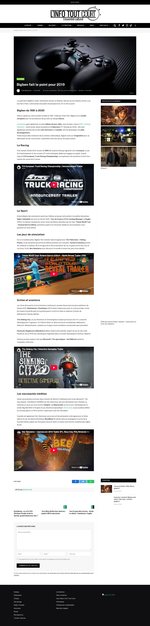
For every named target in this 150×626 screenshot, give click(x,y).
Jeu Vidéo (52, 25)
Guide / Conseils (19, 605)
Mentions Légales (62, 608)
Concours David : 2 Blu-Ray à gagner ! (124, 487)
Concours (106, 480)
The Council (67, 408)
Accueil (16, 30)
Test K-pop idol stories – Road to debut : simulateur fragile (81, 512)
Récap (16, 611)
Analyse (16, 592)
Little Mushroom (26, 90)
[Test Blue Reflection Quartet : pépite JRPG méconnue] (53, 502)
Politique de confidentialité (65, 605)
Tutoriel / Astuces (20, 618)
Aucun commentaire (51, 90)
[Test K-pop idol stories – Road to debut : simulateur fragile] (81, 502)
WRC (81, 124)
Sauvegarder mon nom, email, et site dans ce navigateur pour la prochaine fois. (44, 559)
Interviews (17, 608)
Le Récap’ (27, 25)
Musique (80, 25)
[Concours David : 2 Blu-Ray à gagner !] (106, 489)
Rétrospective (18, 615)
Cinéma (40, 25)
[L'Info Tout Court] (75, 14)
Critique (16, 598)
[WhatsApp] (7, 117)
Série (92, 25)
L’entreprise (21, 124)
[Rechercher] (114, 25)
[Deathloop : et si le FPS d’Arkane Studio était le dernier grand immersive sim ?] (26, 502)
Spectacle (104, 25)
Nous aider (75, 2)
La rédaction (60, 592)
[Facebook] (7, 106)
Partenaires (60, 602)
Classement (18, 595)
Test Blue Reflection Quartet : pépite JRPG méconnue (53, 512)
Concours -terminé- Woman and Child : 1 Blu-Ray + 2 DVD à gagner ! (125, 499)
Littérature (66, 25)
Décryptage (18, 602)
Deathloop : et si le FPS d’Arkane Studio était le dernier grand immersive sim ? (26, 513)
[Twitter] (7, 111)
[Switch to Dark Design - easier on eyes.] (135, 25)
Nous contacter (61, 595)
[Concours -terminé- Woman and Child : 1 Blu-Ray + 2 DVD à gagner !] (106, 500)
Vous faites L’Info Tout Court (65, 598)
